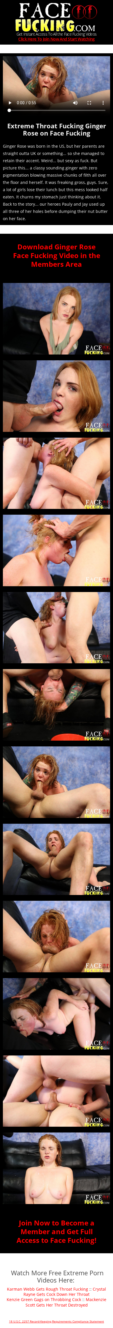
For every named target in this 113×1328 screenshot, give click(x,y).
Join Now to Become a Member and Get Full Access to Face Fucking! (56, 1231)
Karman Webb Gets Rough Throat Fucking (47, 1289)
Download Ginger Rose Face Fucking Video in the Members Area (56, 255)
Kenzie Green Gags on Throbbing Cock (44, 1299)
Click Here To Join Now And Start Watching (56, 39)
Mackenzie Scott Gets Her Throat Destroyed (66, 1302)
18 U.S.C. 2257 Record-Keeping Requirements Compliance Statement (56, 1321)
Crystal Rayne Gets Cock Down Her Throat (64, 1291)
